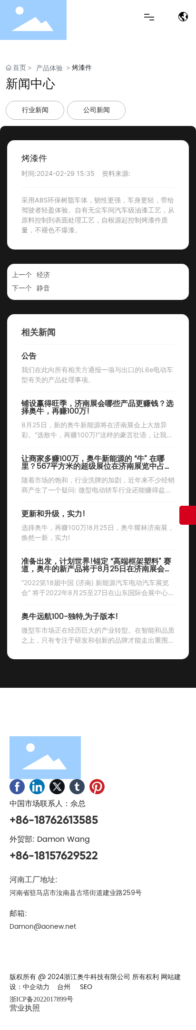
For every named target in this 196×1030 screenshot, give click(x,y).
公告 (29, 356)
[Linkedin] (37, 786)
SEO (86, 987)
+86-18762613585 (54, 820)
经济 (43, 275)
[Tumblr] (77, 786)
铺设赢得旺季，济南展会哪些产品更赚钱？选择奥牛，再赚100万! (97, 407)
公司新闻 (96, 110)
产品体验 (49, 68)
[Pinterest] (97, 786)
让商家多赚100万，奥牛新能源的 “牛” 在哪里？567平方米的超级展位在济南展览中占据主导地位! (96, 466)
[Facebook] (17, 786)
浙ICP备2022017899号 (41, 999)
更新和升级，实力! (53, 514)
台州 (63, 987)
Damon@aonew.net (43, 926)
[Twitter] (57, 786)
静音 (43, 288)
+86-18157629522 (54, 855)
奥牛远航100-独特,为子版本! (69, 616)
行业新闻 (35, 110)
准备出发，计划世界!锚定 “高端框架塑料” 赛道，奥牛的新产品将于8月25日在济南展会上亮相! (96, 569)
